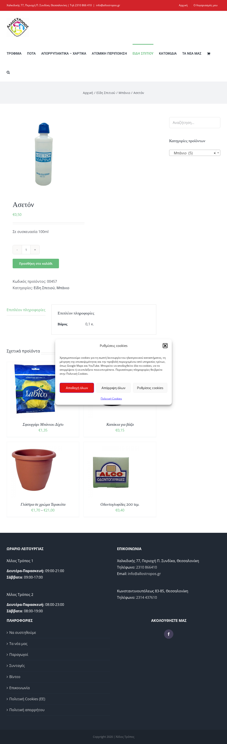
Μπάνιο (63, 287)
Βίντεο (14, 676)
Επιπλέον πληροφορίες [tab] (26, 309)
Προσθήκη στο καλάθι (36, 263)
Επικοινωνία (19, 687)
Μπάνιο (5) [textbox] (193, 153)
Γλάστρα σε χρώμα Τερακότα (43, 504)
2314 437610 (146, 597)
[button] (165, 345)
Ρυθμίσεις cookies (150, 388)
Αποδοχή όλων (77, 388)
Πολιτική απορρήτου (27, 709)
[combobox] (194, 153)
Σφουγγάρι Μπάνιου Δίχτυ (43, 424)
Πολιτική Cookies (111, 398)
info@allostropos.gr (108, 5)
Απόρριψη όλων (113, 388)
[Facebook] (168, 634)
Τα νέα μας (18, 643)
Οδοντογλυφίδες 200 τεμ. (119, 504)
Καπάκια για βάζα (120, 424)
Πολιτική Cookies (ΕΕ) (27, 698)
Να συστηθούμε (22, 632)
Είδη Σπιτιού (44, 287)
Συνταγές (17, 665)
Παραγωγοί (18, 654)
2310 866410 (146, 567)
